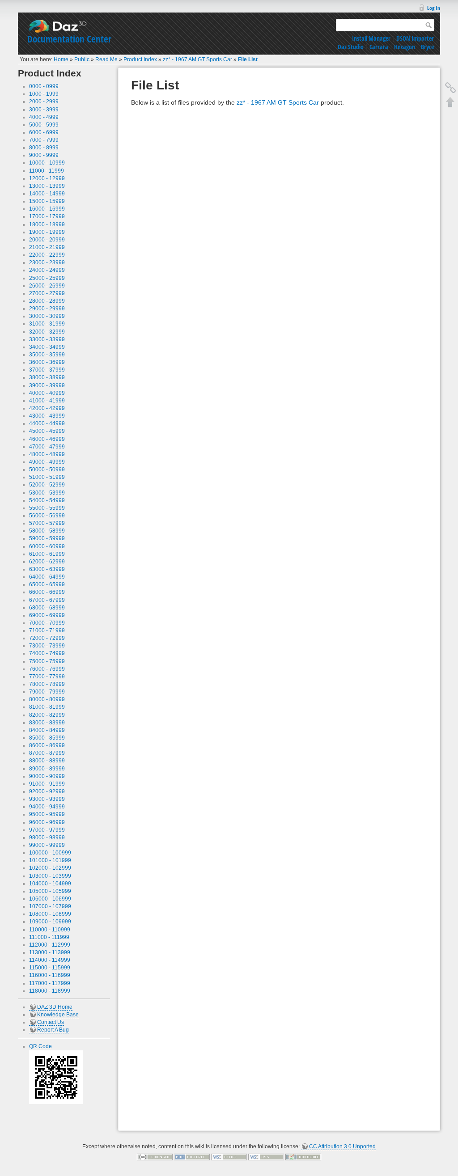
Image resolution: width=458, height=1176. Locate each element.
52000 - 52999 (47, 485)
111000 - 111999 (49, 937)
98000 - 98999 (47, 837)
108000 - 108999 (50, 914)
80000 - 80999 (47, 699)
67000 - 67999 (47, 600)
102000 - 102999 (50, 868)
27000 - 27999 (47, 293)
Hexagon (404, 46)
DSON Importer (415, 38)
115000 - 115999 (49, 967)
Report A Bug (53, 1030)
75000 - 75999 (47, 661)
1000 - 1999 (44, 94)
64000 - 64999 (47, 577)
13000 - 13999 (47, 186)
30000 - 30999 (47, 316)
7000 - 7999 (44, 140)
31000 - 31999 (47, 324)
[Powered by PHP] (192, 1157)
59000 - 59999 (47, 538)
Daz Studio (351, 46)
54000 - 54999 (47, 500)
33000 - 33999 (47, 339)
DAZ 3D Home (54, 1007)
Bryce (427, 46)
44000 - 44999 (47, 423)
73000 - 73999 (47, 646)
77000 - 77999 (47, 676)
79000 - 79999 (47, 692)
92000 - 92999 (47, 791)
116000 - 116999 (49, 975)
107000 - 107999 (50, 906)
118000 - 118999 (49, 991)
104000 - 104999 (50, 883)
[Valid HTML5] (229, 1157)
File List (248, 59)
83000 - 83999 (47, 722)
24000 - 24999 (47, 270)
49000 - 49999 (47, 462)
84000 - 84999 (47, 730)
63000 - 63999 (47, 569)
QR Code (40, 1046)
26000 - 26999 (47, 286)
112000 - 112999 (49, 945)
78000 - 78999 (47, 684)
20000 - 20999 (47, 240)
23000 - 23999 (47, 262)
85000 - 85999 (47, 738)
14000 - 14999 (47, 193)
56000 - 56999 (47, 515)
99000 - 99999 (47, 845)
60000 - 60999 (47, 546)
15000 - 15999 (47, 201)
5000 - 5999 (44, 125)
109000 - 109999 (50, 921)
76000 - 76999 (47, 669)
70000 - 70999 (47, 623)
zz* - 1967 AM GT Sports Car (197, 59)
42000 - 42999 (47, 408)
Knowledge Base (58, 1014)
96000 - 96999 (47, 822)
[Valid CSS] (266, 1157)
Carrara (378, 46)
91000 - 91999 (47, 784)
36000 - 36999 (47, 362)
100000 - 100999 (50, 853)
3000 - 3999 (44, 109)
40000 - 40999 (47, 393)
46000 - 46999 (47, 439)
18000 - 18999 (47, 224)
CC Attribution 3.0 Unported (342, 1146)
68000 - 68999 (47, 608)
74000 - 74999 (47, 653)
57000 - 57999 (47, 523)
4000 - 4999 (44, 117)
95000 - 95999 (47, 814)
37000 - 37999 (47, 370)
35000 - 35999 (47, 354)
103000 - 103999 (50, 876)
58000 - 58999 (47, 531)
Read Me (106, 59)
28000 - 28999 (47, 301)
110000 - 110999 (49, 929)
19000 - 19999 (47, 232)
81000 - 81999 (47, 707)
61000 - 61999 (47, 554)
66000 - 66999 (47, 592)
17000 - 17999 (47, 216)
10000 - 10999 (47, 163)
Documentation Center (69, 39)
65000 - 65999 (47, 584)
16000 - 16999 (47, 209)
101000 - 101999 (50, 860)
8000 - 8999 (44, 147)
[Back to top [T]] (450, 102)
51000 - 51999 (47, 477)
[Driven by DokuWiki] (303, 1157)
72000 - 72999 (47, 638)
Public (81, 59)
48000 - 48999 (47, 454)
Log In (433, 8)
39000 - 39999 (47, 385)
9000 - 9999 (44, 155)
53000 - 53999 (47, 493)
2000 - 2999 (44, 101)
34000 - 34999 (47, 347)
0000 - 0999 (44, 86)
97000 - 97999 (47, 830)
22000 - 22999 (47, 255)
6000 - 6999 (44, 132)
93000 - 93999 (47, 799)
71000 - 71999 (47, 630)
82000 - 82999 (47, 715)
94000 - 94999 (47, 807)
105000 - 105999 (50, 891)
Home (61, 59)
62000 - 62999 (47, 561)
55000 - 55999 (47, 508)
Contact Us (50, 1022)
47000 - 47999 (47, 447)
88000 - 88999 (47, 760)
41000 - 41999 (47, 401)
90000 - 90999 (47, 776)
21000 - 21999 (47, 247)
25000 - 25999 (47, 278)
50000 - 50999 (47, 469)
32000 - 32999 (47, 332)
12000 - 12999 (47, 178)
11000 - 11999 (46, 171)
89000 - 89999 (47, 769)
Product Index (140, 59)
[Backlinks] (450, 87)
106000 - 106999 (50, 899)
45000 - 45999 (47, 431)
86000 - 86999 (47, 745)
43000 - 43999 (47, 416)
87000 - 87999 (47, 753)
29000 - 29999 (47, 308)
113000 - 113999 (49, 952)
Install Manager (371, 38)
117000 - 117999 (49, 983)
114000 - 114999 (49, 960)
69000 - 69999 (47, 615)
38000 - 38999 (47, 377)
